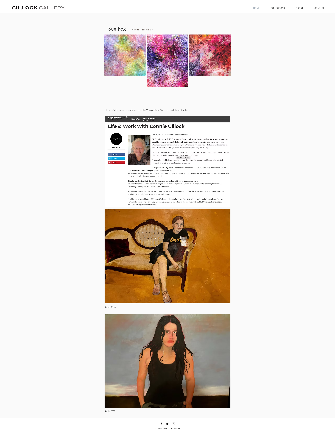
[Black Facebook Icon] (161, 423)
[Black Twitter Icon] (167, 423)
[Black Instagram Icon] (173, 423)
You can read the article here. (175, 110)
